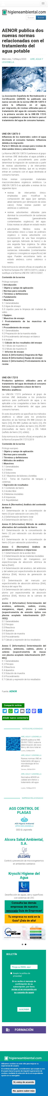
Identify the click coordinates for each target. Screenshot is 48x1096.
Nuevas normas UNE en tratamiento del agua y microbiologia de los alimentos (31, 762)
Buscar (41, 18)
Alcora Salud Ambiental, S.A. (24, 841)
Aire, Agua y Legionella (31, 737)
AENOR (13, 691)
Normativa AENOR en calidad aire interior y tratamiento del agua (30, 779)
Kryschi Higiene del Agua (24, 875)
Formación (24, 1030)
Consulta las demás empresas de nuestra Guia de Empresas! (24, 906)
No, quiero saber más (24, 1091)
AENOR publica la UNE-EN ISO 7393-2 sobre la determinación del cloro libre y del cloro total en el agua (31, 745)
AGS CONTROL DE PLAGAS (24, 810)
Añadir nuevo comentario (15, 718)
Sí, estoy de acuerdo (23, 1082)
